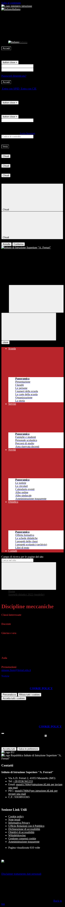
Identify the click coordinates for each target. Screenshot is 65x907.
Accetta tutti (14, 698)
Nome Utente (41, 65)
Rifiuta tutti (29, 694)
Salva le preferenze (28, 749)
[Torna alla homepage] (32, 247)
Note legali (14, 819)
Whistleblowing (17, 835)
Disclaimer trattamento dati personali (21, 873)
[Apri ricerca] (36, 299)
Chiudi (6, 156)
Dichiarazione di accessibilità (24, 829)
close (5, 342)
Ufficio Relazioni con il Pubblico (26, 825)
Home (11, 591)
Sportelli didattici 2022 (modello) (26, 594)
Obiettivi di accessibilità (21, 832)
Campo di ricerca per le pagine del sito (22, 556)
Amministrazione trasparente (24, 841)
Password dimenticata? (13, 75)
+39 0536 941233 (23, 781)
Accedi (6, 48)
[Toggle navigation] (28, 327)
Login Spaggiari (27, 133)
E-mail (37, 120)
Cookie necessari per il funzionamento (22, 735)
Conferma (18, 244)
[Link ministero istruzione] (16, 6)
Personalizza (9, 694)
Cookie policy (16, 816)
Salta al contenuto (11, 2)
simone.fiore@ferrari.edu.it (16, 670)
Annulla (6, 244)
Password (39, 69)
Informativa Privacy (19, 822)
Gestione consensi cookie (22, 838)
